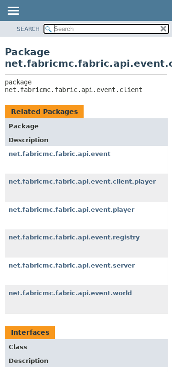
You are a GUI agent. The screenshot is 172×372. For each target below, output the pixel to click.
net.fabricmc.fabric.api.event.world (70, 293)
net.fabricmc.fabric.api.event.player (71, 209)
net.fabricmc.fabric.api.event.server (72, 265)
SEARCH (28, 29)
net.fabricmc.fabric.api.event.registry (74, 237)
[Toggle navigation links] (13, 11)
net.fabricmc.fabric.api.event (59, 153)
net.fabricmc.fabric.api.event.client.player (82, 181)
